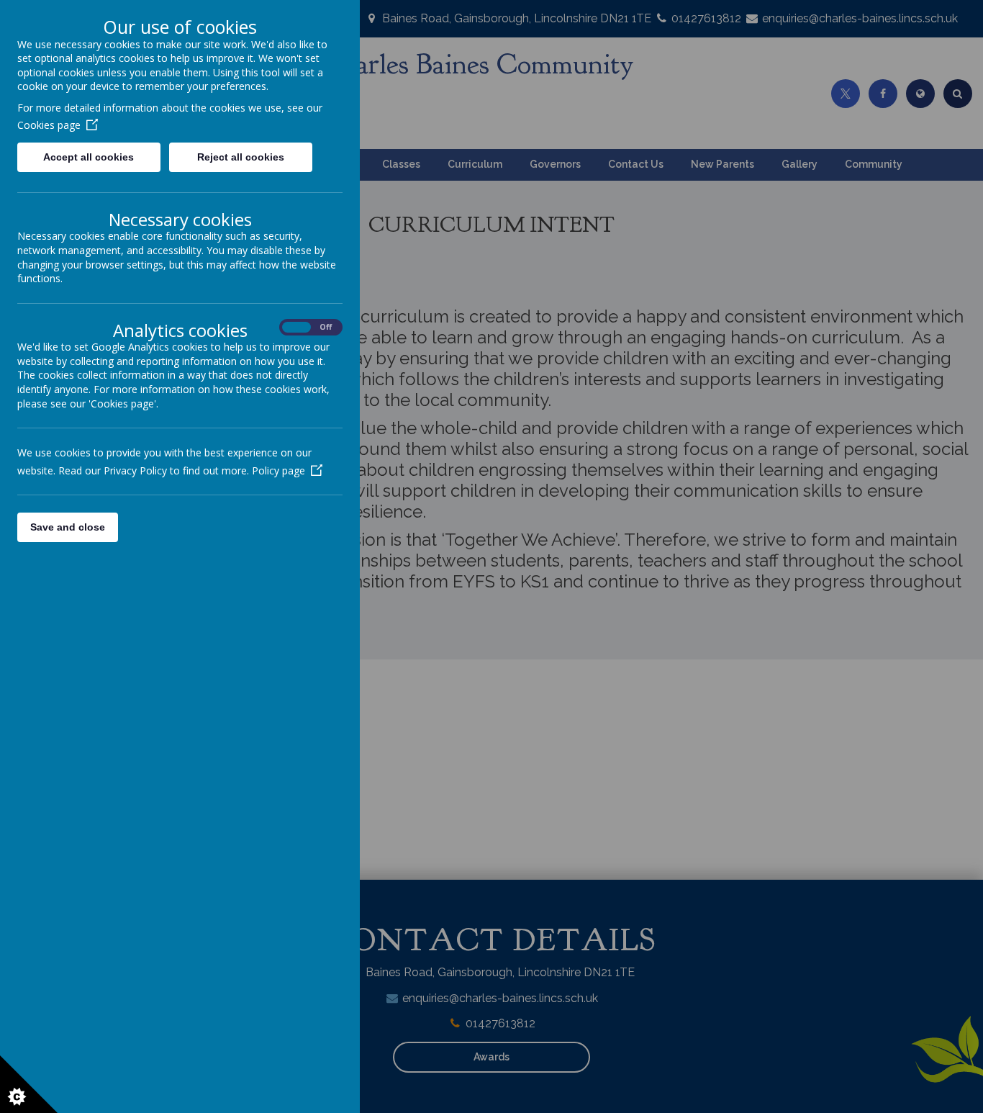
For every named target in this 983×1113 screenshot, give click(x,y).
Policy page (278, 470)
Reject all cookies (240, 157)
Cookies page (49, 125)
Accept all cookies (88, 157)
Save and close (67, 527)
